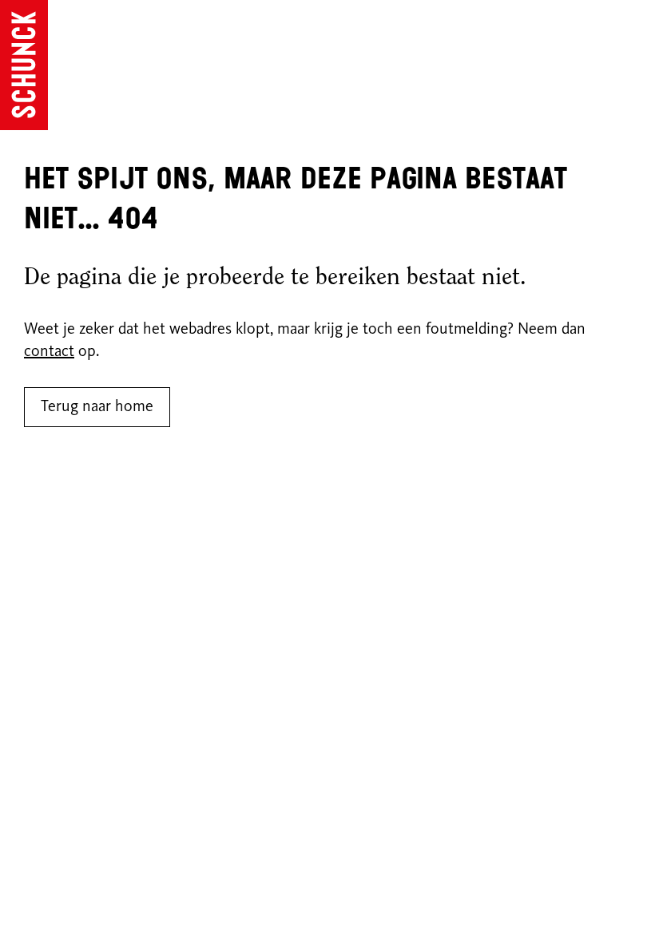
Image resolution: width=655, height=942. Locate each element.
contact (49, 352)
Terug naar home (97, 407)
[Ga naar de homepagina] (24, 65)
